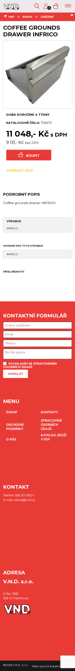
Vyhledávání (37, 6)
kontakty (49, 412)
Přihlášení (46, 6)
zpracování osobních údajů (51, 425)
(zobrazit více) (19, 170)
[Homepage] (10, 8)
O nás (11, 439)
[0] (56, 6)
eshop (27, 16)
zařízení (47, 16)
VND (11, 16)
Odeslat (15, 374)
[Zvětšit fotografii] (37, 74)
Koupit (33, 156)
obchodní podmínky (15, 427)
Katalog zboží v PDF (53, 437)
